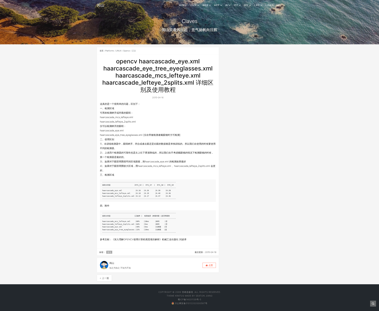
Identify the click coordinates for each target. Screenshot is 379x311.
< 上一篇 (104, 278)
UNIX (193, 5)
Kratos (179, 295)
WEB (205, 5)
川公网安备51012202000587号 (191, 303)
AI (226, 5)
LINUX (118, 50)
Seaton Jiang (204, 295)
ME (279, 5)
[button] (209, 265)
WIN (181, 5)
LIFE (257, 5)
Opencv (126, 50)
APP (217, 5)
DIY (246, 5)
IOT (236, 5)
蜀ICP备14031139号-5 (189, 299)
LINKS (270, 5)
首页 (101, 50)
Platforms (109, 50)
